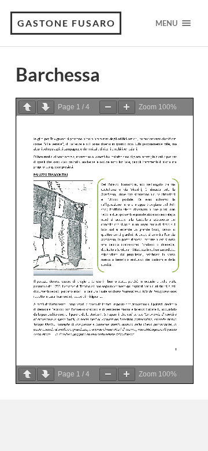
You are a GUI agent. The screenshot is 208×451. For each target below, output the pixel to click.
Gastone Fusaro (66, 22)
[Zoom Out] (108, 107)
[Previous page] (27, 107)
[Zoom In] (126, 107)
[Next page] (45, 107)
